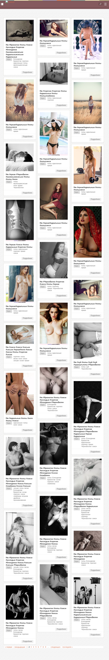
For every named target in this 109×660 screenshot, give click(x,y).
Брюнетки (17, 61)
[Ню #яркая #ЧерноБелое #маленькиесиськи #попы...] (20, 171)
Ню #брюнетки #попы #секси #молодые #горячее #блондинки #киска (53, 541)
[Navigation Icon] (105, 4)
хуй (87, 367)
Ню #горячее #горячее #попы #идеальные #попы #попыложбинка (53, 93)
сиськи (16, 361)
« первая (8, 647)
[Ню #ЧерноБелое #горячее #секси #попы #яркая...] (54, 278)
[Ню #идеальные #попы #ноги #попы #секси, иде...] (20, 414)
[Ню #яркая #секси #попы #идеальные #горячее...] (20, 241)
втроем (25, 496)
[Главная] (10, 2)
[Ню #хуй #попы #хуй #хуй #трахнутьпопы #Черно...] (88, 358)
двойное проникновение (19, 499)
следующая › (56, 647)
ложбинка (51, 484)
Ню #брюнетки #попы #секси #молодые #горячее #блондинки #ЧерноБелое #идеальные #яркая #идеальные (87, 431)
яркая (49, 47)
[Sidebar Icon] (2, 4)
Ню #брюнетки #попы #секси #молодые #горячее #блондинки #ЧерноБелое (53, 399)
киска (15, 359)
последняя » (67, 647)
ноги (15, 186)
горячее (25, 61)
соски (21, 361)
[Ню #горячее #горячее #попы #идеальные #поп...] (54, 87)
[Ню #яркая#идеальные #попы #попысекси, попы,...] (54, 37)
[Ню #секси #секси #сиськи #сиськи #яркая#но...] (20, 343)
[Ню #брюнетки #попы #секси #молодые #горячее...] (20, 41)
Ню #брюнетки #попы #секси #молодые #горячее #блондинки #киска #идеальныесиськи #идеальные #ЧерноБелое (87, 612)
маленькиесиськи (20, 65)
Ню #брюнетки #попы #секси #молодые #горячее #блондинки (87, 556)
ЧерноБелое (18, 188)
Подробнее (28, 72)
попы (25, 63)
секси (15, 67)
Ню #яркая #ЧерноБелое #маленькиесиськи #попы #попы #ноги (18, 176)
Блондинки (17, 59)
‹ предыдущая (19, 647)
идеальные (18, 63)
